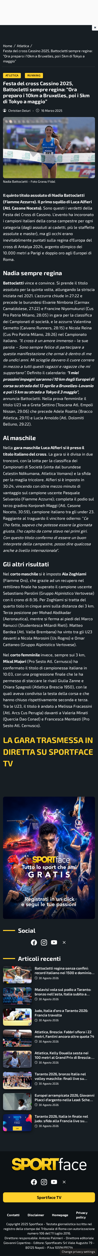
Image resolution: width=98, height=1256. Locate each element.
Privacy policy (81, 1215)
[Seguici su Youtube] (54, 942)
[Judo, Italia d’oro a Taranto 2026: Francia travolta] (17, 1016)
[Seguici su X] (64, 942)
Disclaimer (36, 1215)
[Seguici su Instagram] (44, 942)
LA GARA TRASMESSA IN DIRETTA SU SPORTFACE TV (48, 751)
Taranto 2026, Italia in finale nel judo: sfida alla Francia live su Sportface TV (61, 1120)
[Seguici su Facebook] (34, 942)
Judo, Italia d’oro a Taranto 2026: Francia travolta (61, 1012)
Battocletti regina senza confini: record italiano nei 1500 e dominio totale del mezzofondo (63, 972)
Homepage (60, 1215)
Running (34, 75)
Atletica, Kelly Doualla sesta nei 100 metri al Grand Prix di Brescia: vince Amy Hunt (63, 1057)
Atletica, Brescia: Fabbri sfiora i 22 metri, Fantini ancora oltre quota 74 (64, 1034)
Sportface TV (49, 1197)
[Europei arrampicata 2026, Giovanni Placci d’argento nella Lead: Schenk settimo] (17, 1101)
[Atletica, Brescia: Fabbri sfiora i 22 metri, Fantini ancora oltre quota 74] (17, 1038)
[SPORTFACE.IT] (49, 1164)
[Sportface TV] (49, 858)
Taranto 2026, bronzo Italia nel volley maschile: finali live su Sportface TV (60, 1078)
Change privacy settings (78, 1251)
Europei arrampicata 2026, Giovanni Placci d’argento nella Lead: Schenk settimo (64, 1099)
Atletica (12, 75)
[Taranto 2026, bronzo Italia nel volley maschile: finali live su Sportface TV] (17, 1080)
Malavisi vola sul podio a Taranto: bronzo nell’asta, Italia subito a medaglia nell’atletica (63, 994)
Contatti (13, 1215)
